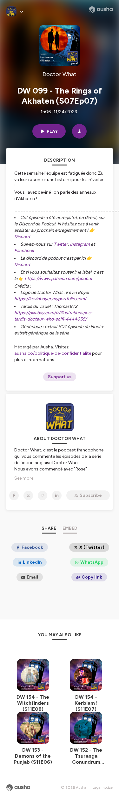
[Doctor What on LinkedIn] (57, 495)
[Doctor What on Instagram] (42, 495)
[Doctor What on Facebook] (14, 495)
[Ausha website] (101, 9)
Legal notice (103, 787)
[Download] (79, 131)
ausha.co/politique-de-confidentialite (52, 353)
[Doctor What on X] (28, 495)
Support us (59, 376)
